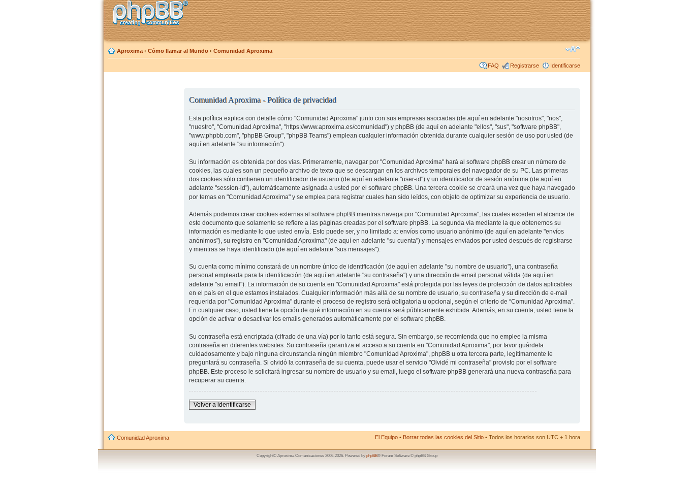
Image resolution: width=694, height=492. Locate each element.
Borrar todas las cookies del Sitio (443, 437)
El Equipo (386, 437)
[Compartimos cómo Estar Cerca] (153, 14)
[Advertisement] (144, 240)
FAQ (493, 65)
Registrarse (524, 65)
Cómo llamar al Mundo (178, 51)
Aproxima (130, 51)
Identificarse (565, 65)
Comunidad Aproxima (242, 51)
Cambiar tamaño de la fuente (572, 48)
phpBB (371, 455)
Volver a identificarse (222, 404)
